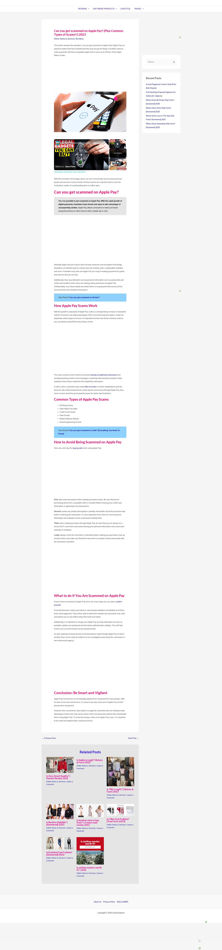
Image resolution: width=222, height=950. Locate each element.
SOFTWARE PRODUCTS (104, 9)
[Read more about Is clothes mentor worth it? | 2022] (90, 851)
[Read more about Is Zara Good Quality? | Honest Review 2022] (60, 765)
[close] (112, 941)
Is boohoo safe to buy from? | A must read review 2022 (88, 822)
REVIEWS (82, 9)
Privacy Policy (109, 902)
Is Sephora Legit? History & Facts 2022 (90, 761)
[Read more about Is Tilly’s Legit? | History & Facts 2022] (120, 771)
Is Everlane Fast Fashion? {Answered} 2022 (59, 853)
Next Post (133, 738)
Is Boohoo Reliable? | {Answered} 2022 (57, 823)
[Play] (118, 162)
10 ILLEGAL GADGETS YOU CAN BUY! (79, 143)
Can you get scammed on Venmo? (84, 297)
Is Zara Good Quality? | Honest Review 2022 (58, 777)
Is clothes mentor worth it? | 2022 (89, 868)
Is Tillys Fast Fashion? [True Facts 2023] (118, 820)
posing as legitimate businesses (104, 375)
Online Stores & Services (64, 39)
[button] (88, 9)
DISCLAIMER (122, 902)
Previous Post (49, 738)
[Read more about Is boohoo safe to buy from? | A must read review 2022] (90, 810)
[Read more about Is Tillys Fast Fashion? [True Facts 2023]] (120, 810)
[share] (104, 142)
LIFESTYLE (125, 9)
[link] (57, 143)
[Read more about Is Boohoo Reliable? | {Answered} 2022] (60, 811)
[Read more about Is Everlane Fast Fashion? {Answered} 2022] (60, 843)
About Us (97, 902)
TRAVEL (137, 9)
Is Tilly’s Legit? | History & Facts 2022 (120, 790)
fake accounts (90, 387)
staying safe (77, 448)
